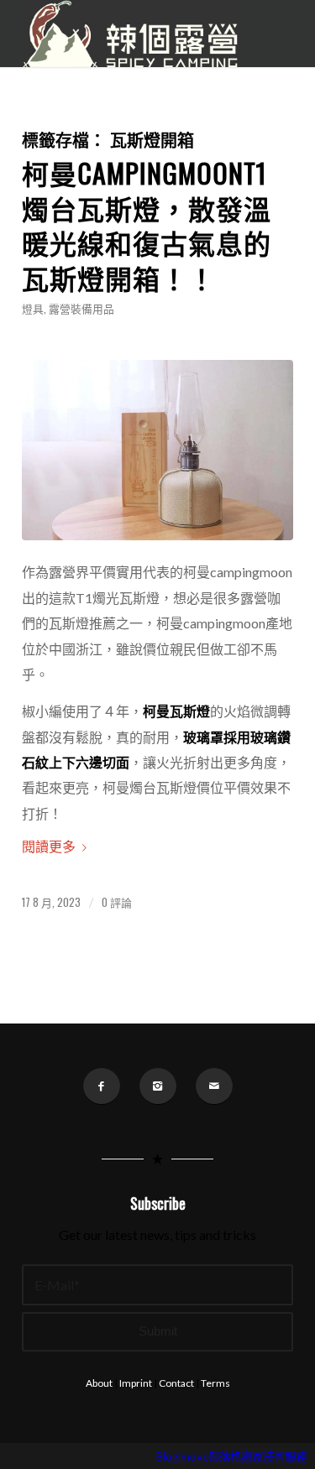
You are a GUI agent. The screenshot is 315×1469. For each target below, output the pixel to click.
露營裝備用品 (81, 308)
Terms (215, 1383)
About (99, 1383)
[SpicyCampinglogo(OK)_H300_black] (130, 33)
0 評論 (117, 902)
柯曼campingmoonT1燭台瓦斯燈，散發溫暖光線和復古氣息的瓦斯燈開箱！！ (146, 225)
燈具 (33, 308)
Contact (176, 1383)
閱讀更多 (49, 846)
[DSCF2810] (157, 450)
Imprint (135, 1383)
